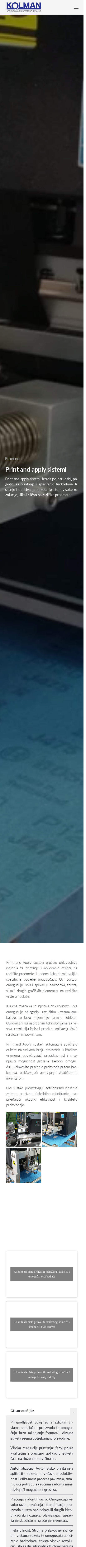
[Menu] (77, 7)
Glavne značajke (22, 1410)
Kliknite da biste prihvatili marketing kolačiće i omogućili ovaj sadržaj (42, 1274)
